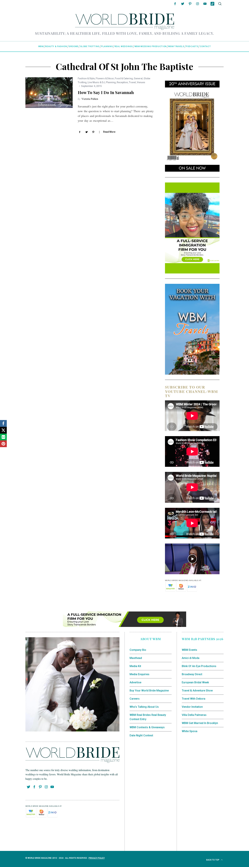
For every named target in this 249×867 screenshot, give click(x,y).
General (138, 78)
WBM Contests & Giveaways (147, 727)
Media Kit (135, 666)
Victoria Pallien (89, 98)
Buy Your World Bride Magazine (149, 690)
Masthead (136, 658)
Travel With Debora (193, 698)
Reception (122, 82)
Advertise (135, 682)
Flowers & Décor (105, 78)
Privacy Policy (97, 858)
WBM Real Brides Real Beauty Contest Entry (148, 717)
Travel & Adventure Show (197, 690)
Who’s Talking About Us (144, 706)
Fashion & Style (86, 78)
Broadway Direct (192, 674)
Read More (109, 131)
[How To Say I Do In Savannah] (49, 92)
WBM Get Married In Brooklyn (200, 723)
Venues (141, 82)
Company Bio (138, 649)
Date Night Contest (141, 735)
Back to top (213, 860)
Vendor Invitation (192, 706)
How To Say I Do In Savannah (106, 92)
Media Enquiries (139, 674)
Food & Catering (124, 78)
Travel (132, 82)
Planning (111, 82)
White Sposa (189, 731)
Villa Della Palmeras (194, 715)
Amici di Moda (190, 658)
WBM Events (189, 649)
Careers (135, 698)
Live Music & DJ (96, 82)
